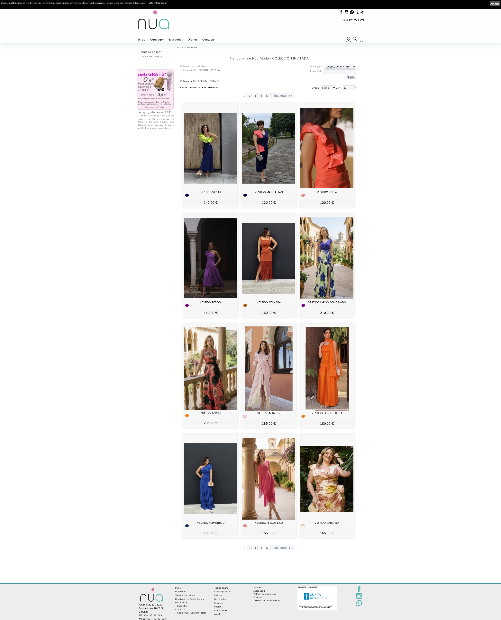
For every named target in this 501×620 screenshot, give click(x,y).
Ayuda (217, 613)
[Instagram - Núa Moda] (359, 598)
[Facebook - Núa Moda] (341, 13)
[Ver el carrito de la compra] (361, 40)
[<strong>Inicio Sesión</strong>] (355, 42)
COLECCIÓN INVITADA (151, 56)
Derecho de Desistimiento (266, 600)
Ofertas (192, 39)
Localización (181, 602)
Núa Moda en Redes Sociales (190, 599)
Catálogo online (190, 47)
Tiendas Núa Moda (185, 595)
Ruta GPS (182, 605)
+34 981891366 (153, 615)
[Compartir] (362, 13)
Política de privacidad (264, 593)
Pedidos (218, 606)
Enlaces (257, 587)
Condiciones (220, 610)
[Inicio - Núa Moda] (153, 20)
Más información (158, 3)
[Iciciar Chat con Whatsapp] (351, 13)
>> (282, 95)
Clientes (218, 602)
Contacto (208, 39)
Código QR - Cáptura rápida (191, 612)
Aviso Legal (259, 590)
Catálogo (156, 39)
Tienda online (221, 587)
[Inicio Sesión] (349, 42)
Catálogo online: (150, 52)
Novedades (175, 39)
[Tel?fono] (357, 13)
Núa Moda (180, 591)
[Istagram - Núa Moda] (346, 13)
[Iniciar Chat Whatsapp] (359, 605)
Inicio (141, 39)
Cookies (257, 597)
